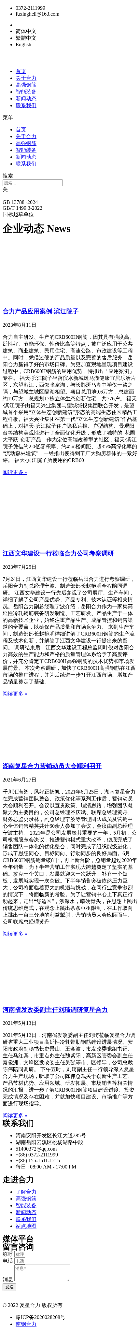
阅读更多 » (15, 472)
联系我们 (26, 105)
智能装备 (26, 91)
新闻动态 (26, 98)
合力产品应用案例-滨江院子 (41, 311)
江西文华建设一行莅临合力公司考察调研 (58, 553)
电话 (8, 1261)
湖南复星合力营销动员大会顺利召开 (52, 766)
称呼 (8, 1254)
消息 (8, 1279)
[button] (70, 117)
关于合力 (26, 78)
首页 (21, 71)
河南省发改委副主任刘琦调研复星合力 (55, 1009)
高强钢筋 (26, 85)
